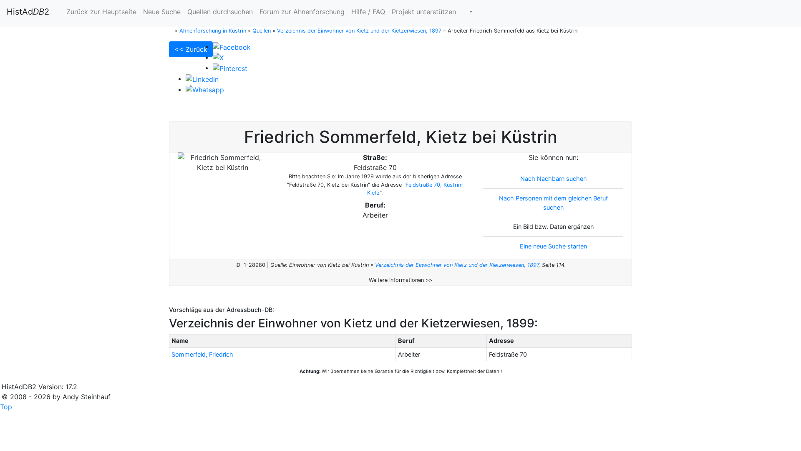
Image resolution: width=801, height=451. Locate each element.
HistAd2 (28, 12)
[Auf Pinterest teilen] (230, 67)
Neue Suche (162, 12)
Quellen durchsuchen (220, 12)
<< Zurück (190, 49)
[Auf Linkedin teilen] (202, 78)
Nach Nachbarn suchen (553, 178)
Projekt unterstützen (424, 12)
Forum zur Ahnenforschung (302, 12)
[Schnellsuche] (467, 11)
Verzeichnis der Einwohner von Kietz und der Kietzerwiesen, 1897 (457, 265)
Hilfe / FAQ (368, 12)
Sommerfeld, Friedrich (202, 354)
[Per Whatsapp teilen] (205, 89)
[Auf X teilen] (218, 57)
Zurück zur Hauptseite (100, 12)
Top (6, 407)
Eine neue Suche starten (553, 246)
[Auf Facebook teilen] (232, 46)
